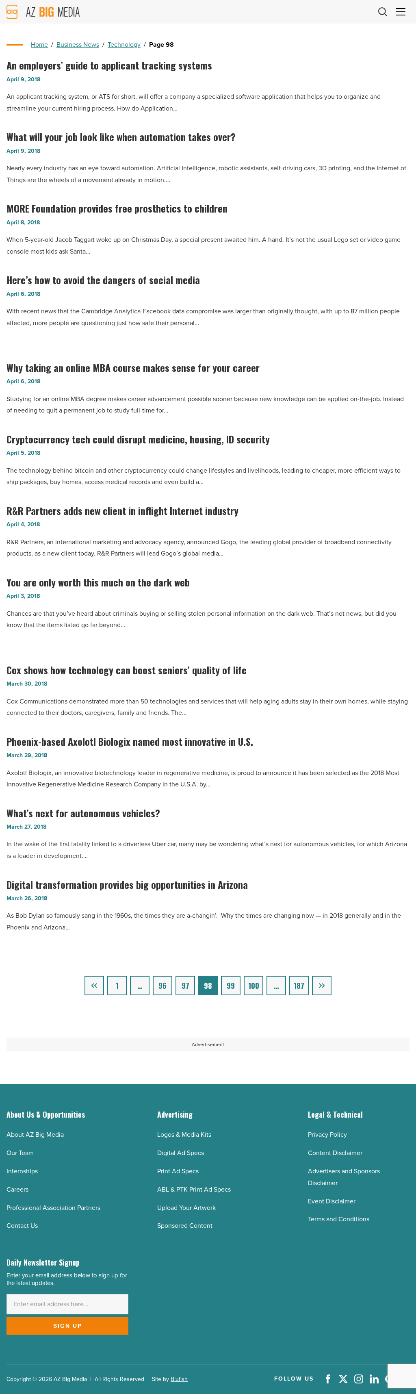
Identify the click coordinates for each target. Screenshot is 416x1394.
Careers (17, 1189)
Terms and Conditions (338, 1219)
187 (299, 985)
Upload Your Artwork (186, 1207)
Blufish (179, 1379)
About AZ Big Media (35, 1134)
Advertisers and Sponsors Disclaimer (344, 1177)
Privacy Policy (327, 1134)
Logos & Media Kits (184, 1134)
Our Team (20, 1152)
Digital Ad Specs (180, 1152)
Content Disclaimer (335, 1152)
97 (185, 985)
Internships (22, 1171)
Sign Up (67, 1325)
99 (231, 985)
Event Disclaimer (331, 1201)
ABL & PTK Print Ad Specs (194, 1189)
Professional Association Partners (53, 1207)
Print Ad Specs (178, 1171)
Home (39, 44)
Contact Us (22, 1225)
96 (162, 985)
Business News (77, 44)
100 (253, 985)
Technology (124, 44)
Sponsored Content (184, 1225)
